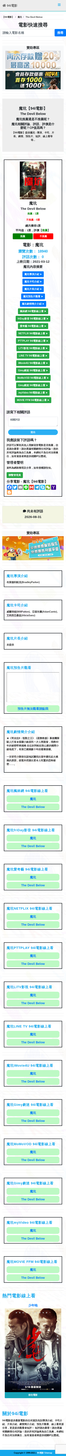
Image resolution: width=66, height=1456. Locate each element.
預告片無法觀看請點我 (33, 708)
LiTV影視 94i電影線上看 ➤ (33, 348)
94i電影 (11, 5)
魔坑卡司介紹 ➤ (33, 281)
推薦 (22, 236)
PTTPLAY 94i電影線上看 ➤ (33, 341)
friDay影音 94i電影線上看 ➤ (33, 318)
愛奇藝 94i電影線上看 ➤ (33, 326)
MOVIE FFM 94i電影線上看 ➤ (33, 400)
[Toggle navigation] (59, 5)
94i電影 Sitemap (44, 1453)
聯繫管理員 (15, 475)
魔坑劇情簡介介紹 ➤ (33, 303)
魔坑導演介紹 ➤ (33, 274)
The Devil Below (33, 807)
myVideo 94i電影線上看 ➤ (33, 392)
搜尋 (60, 32)
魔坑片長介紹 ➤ (33, 289)
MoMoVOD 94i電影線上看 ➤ (33, 378)
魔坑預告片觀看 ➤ (33, 296)
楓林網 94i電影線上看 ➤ (33, 311)
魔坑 (33, 799)
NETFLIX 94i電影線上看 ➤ (33, 333)
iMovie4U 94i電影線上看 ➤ (33, 363)
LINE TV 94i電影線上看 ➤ (33, 355)
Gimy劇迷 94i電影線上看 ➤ (33, 370)
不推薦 (43, 236)
